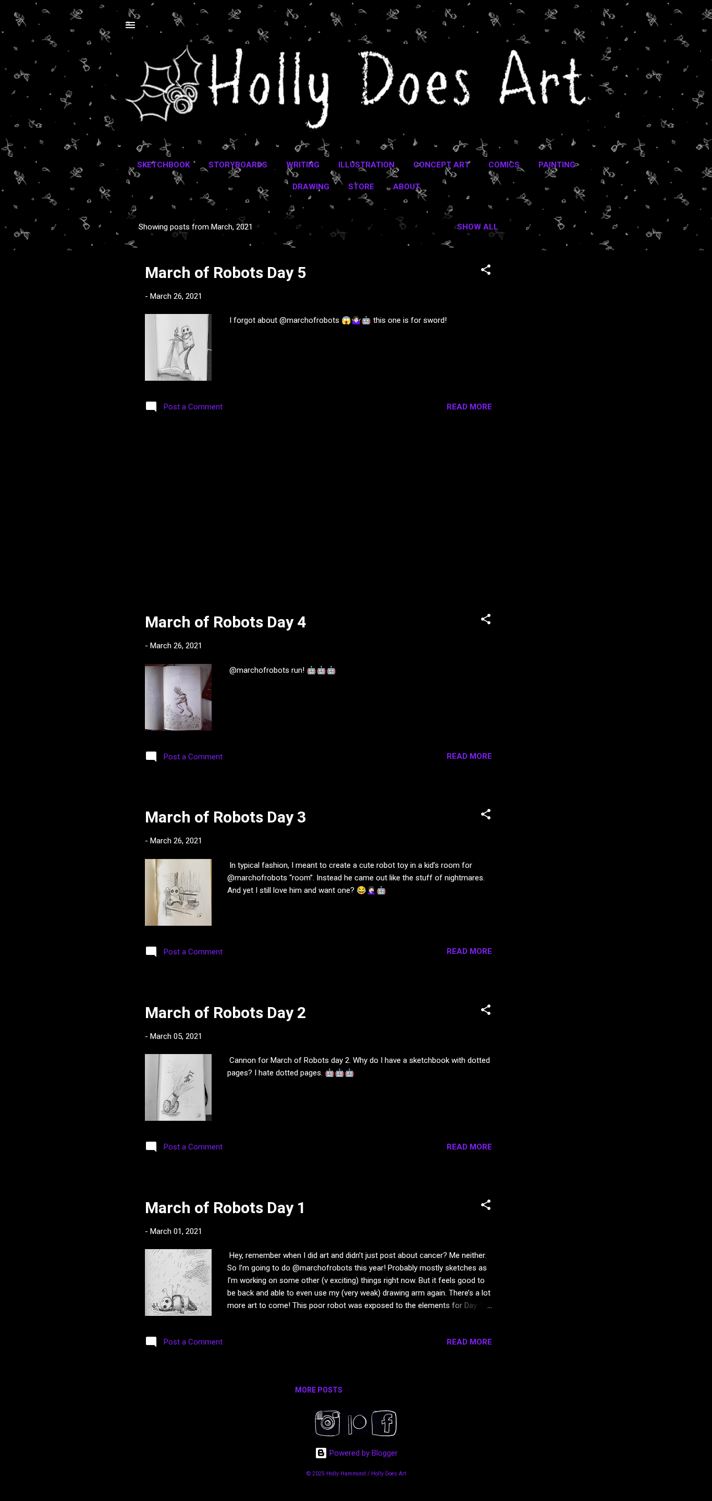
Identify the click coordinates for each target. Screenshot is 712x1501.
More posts (318, 1390)
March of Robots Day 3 (225, 817)
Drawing (310, 186)
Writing (303, 165)
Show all (477, 227)
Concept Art (441, 165)
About (406, 186)
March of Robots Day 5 (225, 272)
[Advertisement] (554, 370)
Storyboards (237, 165)
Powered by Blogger (362, 1453)
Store (361, 186)
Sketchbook (163, 165)
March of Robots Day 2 (225, 1012)
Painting (556, 165)
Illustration (366, 165)
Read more (469, 406)
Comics (504, 165)
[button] (486, 271)
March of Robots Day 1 (225, 1208)
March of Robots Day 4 (225, 622)
